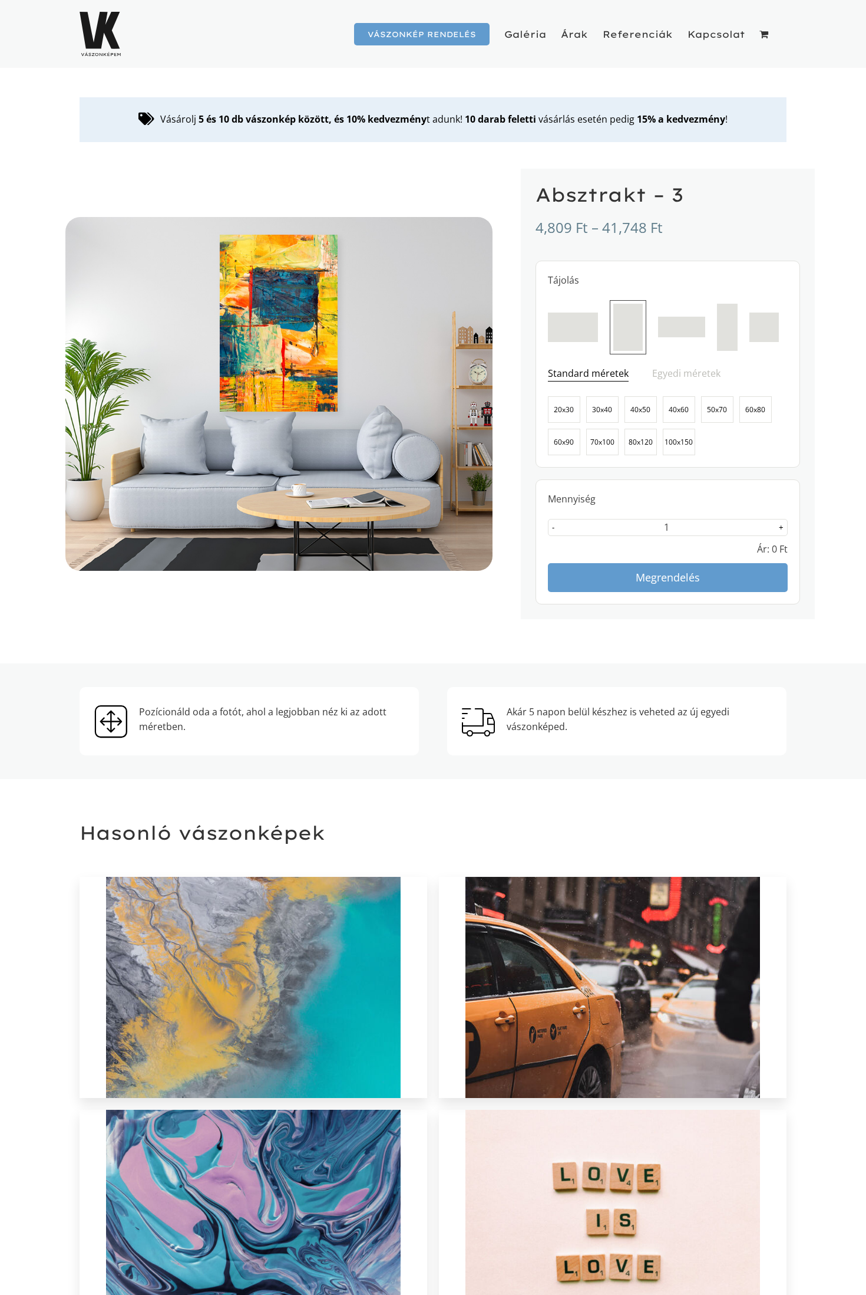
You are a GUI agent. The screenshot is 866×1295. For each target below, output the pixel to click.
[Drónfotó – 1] (253, 987)
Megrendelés (668, 577)
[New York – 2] (612, 987)
